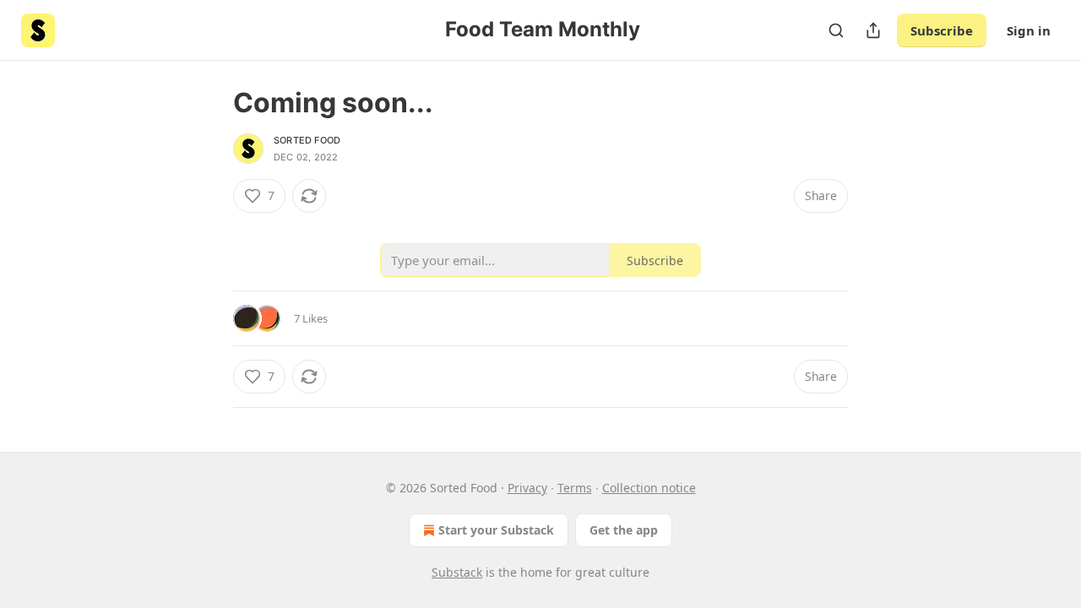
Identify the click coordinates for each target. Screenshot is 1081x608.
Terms (574, 488)
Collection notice (649, 488)
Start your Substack (496, 530)
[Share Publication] (873, 30)
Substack (457, 572)
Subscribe (941, 30)
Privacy (527, 488)
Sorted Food (307, 140)
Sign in (1029, 30)
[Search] (836, 30)
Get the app (623, 530)
